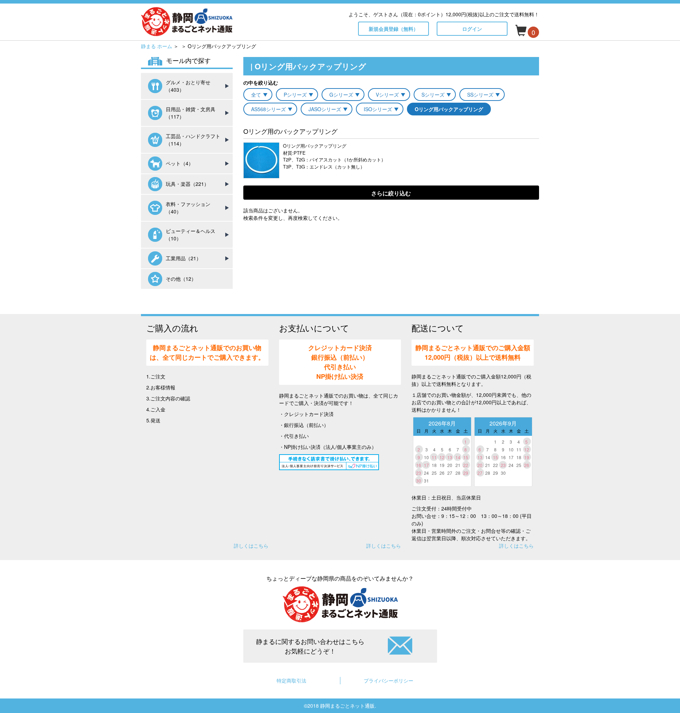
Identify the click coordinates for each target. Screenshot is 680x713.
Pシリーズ (295, 94)
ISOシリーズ (378, 109)
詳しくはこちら (251, 545)
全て (256, 94)
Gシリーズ (341, 94)
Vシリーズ (387, 94)
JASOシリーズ (324, 109)
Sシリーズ (432, 94)
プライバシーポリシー (388, 680)
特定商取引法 (291, 680)
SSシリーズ (480, 94)
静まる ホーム (156, 46)
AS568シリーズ (268, 109)
